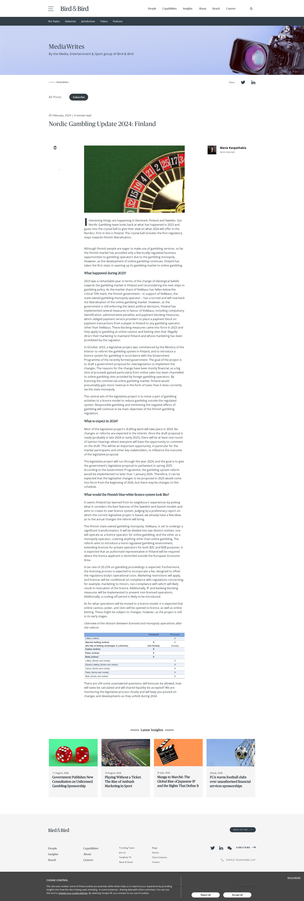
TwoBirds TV (125, 857)
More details (293, 877)
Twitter (243, 82)
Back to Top (240, 829)
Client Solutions (159, 857)
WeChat (229, 848)
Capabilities (170, 8)
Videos (104, 21)
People (152, 8)
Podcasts (118, 21)
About (202, 8)
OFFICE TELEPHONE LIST (241, 859)
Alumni (155, 852)
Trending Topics (127, 847)
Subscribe (79, 97)
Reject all (206, 895)
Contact (156, 862)
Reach (216, 8)
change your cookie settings (73, 893)
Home (52, 82)
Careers (231, 8)
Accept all (237, 895)
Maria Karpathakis (233, 148)
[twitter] (54, 158)
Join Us (122, 852)
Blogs (154, 847)
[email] (54, 148)
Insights (187, 8)
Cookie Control (57, 880)
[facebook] (54, 178)
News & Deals (126, 862)
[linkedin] (54, 168)
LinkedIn (253, 82)
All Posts (55, 97)
